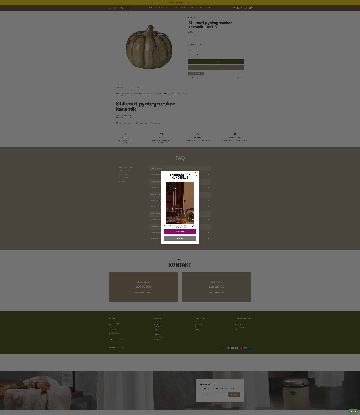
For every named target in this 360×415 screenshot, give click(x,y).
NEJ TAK (180, 238)
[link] (180, 203)
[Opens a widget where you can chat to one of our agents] (353, 411)
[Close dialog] (196, 174)
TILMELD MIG (180, 232)
